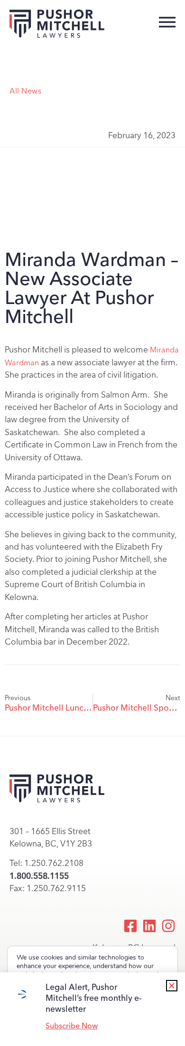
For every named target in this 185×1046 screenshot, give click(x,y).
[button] (172, 985)
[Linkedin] (149, 926)
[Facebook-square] (130, 926)
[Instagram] (168, 926)
